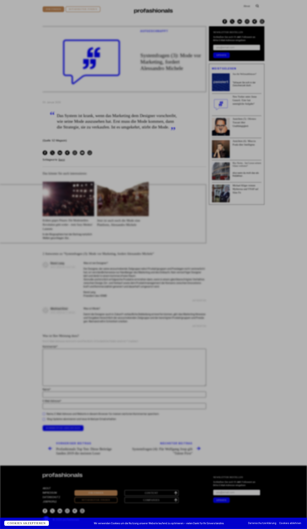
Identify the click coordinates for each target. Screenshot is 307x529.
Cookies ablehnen (290, 523)
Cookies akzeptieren (26, 523)
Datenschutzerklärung (262, 523)
